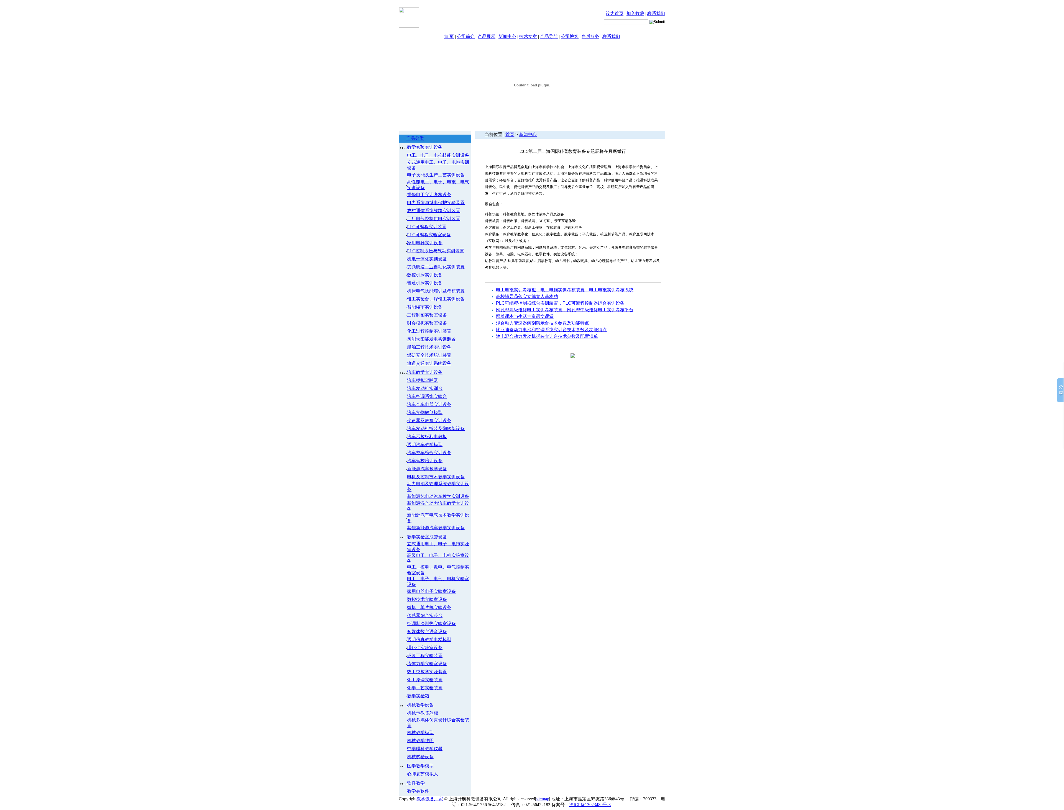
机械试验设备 (420, 756)
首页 (509, 134)
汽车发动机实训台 (425, 388)
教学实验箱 (418, 695)
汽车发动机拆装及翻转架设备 (436, 428)
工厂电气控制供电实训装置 (433, 218)
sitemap (542, 798)
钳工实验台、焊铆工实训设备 (436, 299)
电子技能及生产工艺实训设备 (436, 175)
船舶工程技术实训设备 (429, 347)
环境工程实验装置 (425, 655)
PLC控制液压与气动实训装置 (435, 250)
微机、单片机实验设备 (429, 607)
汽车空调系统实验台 (427, 396)
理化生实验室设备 (425, 647)
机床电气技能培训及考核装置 (436, 291)
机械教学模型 (420, 732)
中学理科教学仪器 (425, 748)
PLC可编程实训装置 (426, 226)
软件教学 (416, 783)
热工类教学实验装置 (427, 671)
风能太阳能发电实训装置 (431, 339)
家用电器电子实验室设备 (431, 591)
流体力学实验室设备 (427, 663)
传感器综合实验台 (425, 615)
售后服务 (590, 36)
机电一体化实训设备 (427, 258)
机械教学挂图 (420, 740)
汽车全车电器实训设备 (429, 404)
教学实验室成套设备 (427, 536)
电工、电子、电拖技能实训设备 (438, 155)
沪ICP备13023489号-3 (590, 804)
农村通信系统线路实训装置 (433, 210)
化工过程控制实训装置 (429, 331)
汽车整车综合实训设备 (429, 452)
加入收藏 (635, 13)
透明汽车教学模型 (425, 444)
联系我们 (656, 13)
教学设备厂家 (429, 798)
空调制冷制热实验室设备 (431, 623)
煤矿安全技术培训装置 (429, 355)
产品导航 (549, 36)
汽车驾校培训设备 (425, 460)
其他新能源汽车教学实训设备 (436, 527)
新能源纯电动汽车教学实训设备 (438, 496)
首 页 (449, 36)
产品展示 (486, 36)
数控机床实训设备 (425, 274)
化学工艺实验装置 (425, 687)
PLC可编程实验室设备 (429, 234)
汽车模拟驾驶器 (422, 380)
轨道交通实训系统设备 (429, 363)
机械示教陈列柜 (422, 713)
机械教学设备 (420, 705)
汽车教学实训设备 (425, 372)
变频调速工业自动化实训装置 (436, 266)
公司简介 (466, 36)
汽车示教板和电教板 (427, 436)
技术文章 (528, 36)
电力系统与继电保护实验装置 (436, 202)
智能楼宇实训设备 (425, 307)
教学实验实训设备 (425, 147)
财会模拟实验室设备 (427, 323)
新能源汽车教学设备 (427, 468)
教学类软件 (418, 791)
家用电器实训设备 (425, 242)
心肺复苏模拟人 (422, 774)
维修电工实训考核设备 (429, 194)
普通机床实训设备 (425, 283)
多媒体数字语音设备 (427, 631)
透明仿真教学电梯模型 (429, 639)
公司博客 (570, 36)
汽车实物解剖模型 (425, 412)
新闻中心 (507, 36)
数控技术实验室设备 (427, 599)
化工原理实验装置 (425, 679)
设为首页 (614, 13)
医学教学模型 (420, 765)
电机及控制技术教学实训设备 (436, 476)
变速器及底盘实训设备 (429, 420)
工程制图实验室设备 (427, 315)
